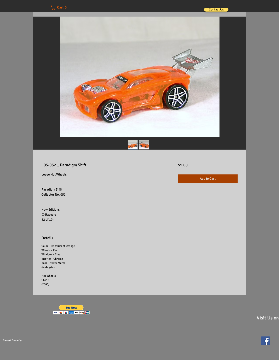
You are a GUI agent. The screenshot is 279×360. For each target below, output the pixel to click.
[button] (61, 7)
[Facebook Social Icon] (265, 340)
